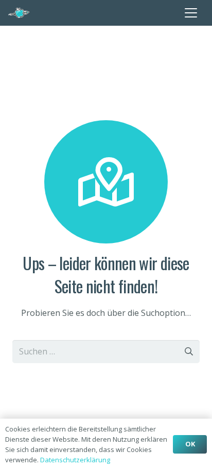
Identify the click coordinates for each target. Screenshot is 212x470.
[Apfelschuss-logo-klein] (19, 13)
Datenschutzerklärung (75, 459)
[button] (191, 13)
